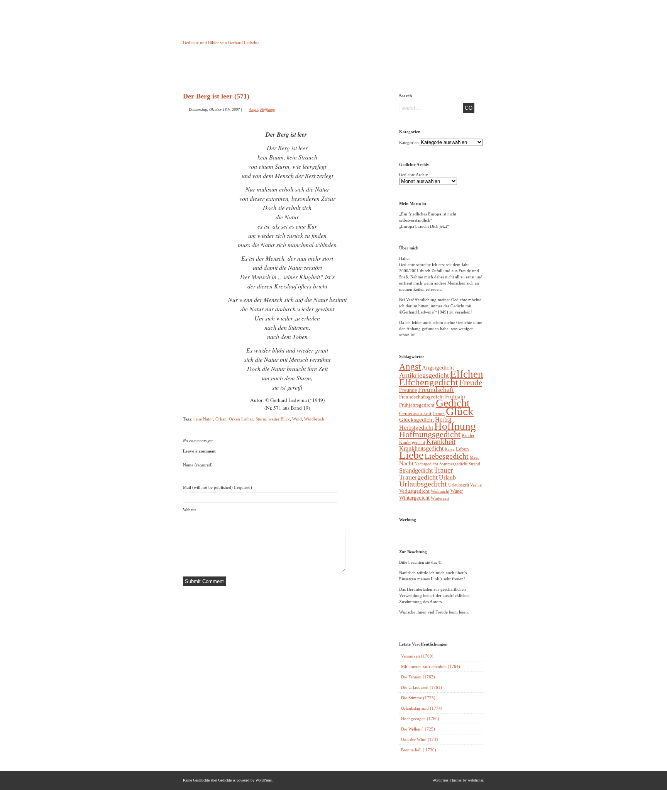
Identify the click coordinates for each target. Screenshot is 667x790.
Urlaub (447, 477)
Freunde (408, 390)
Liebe (411, 455)
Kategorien (409, 142)
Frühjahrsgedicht (417, 405)
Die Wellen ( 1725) (418, 729)
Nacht (406, 463)
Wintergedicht (414, 498)
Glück (460, 411)
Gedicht (453, 403)
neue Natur (203, 419)
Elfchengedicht (428, 382)
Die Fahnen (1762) (418, 677)
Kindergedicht (412, 442)
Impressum (281, 70)
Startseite (202, 70)
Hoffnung (267, 109)
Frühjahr (455, 396)
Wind (297, 419)
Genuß (439, 413)
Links (320, 70)
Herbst (443, 419)
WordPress (264, 780)
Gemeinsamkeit (415, 413)
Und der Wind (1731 (419, 739)
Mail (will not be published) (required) (217, 487)
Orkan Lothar (241, 419)
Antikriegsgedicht (424, 375)
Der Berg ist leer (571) (216, 96)
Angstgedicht (438, 367)
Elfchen (466, 374)
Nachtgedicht (426, 463)
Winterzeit (440, 498)
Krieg (450, 449)
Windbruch (314, 419)
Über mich (399, 70)
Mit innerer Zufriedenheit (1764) (430, 666)
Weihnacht (440, 491)
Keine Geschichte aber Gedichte (244, 35)
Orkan (221, 419)
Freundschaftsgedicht (421, 397)
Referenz (360, 70)
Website (189, 509)
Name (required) (198, 465)
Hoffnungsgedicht (429, 434)
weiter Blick (279, 419)
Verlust (476, 485)
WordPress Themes (447, 780)
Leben (462, 449)
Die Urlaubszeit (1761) (421, 687)
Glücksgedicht (416, 420)
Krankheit (440, 441)
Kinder (468, 435)
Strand (474, 464)
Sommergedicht (453, 464)
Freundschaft (436, 389)
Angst (253, 109)
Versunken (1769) (417, 656)
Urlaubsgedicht (423, 484)
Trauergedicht (418, 477)
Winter (456, 491)
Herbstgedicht (416, 427)
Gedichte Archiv (413, 174)
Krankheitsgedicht (421, 448)
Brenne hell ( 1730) (418, 750)
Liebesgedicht (447, 456)
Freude (470, 382)
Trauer (443, 470)
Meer (474, 457)
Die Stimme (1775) (418, 697)
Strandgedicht (416, 470)
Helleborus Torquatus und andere (242, 72)
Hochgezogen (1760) (420, 718)
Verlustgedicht (414, 491)
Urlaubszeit (458, 485)
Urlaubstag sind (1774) (421, 708)
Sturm (261, 419)
